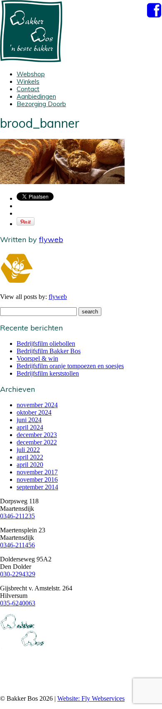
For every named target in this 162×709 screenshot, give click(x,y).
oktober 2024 (34, 412)
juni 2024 (29, 419)
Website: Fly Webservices (91, 698)
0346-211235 (17, 516)
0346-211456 (17, 545)
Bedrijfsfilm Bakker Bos (49, 350)
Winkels (28, 81)
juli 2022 (28, 449)
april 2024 (30, 427)
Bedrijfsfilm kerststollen (48, 373)
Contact (28, 89)
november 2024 (37, 404)
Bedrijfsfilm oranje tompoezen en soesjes (70, 365)
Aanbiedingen (36, 96)
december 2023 (37, 434)
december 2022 (37, 442)
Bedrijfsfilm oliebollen (46, 343)
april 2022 (30, 457)
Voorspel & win (37, 358)
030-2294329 (17, 574)
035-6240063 (17, 603)
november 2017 (37, 472)
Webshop (31, 74)
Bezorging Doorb (41, 104)
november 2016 (37, 479)
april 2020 (30, 464)
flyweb (51, 239)
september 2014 (37, 486)
